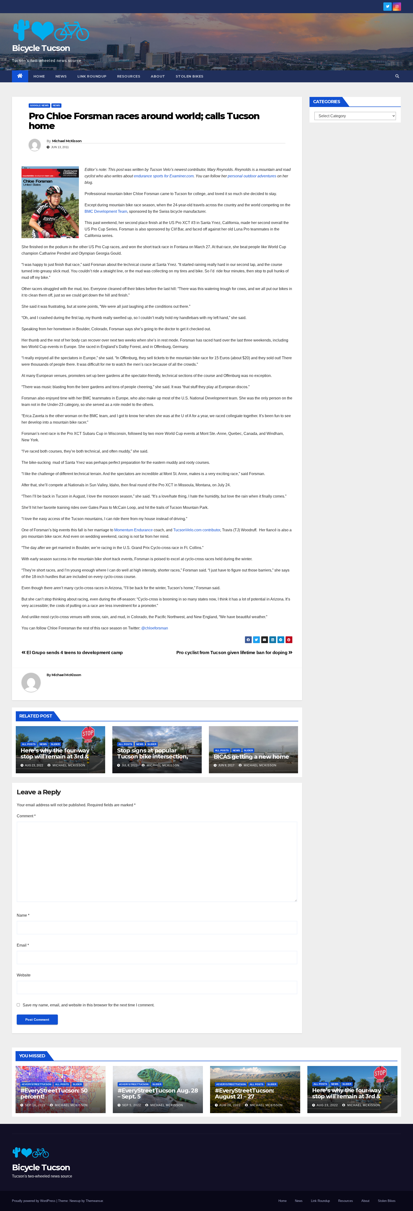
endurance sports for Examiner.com (164, 176)
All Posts (29, 744)
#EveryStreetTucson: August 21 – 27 (244, 1093)
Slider (55, 744)
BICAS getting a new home (251, 756)
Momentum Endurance (133, 530)
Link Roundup (92, 76)
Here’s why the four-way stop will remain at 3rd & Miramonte (55, 756)
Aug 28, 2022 (230, 1105)
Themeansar (94, 1201)
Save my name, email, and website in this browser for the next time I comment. (88, 1005)
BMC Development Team (106, 211)
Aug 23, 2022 (327, 1105)
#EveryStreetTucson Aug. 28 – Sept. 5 (158, 1093)
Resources (129, 76)
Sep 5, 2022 (131, 1105)
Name (23, 915)
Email (23, 945)
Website (24, 975)
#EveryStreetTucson (36, 1084)
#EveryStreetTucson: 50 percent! (53, 1093)
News (61, 76)
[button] (397, 76)
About (158, 76)
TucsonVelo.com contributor (196, 530)
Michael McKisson (67, 141)
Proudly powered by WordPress (34, 1201)
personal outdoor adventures (252, 176)
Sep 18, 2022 (35, 1105)
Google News (39, 105)
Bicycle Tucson (41, 48)
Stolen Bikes (190, 76)
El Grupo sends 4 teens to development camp (74, 652)
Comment (26, 816)
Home (39, 76)
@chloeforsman (154, 628)
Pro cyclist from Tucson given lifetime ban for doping (232, 652)
